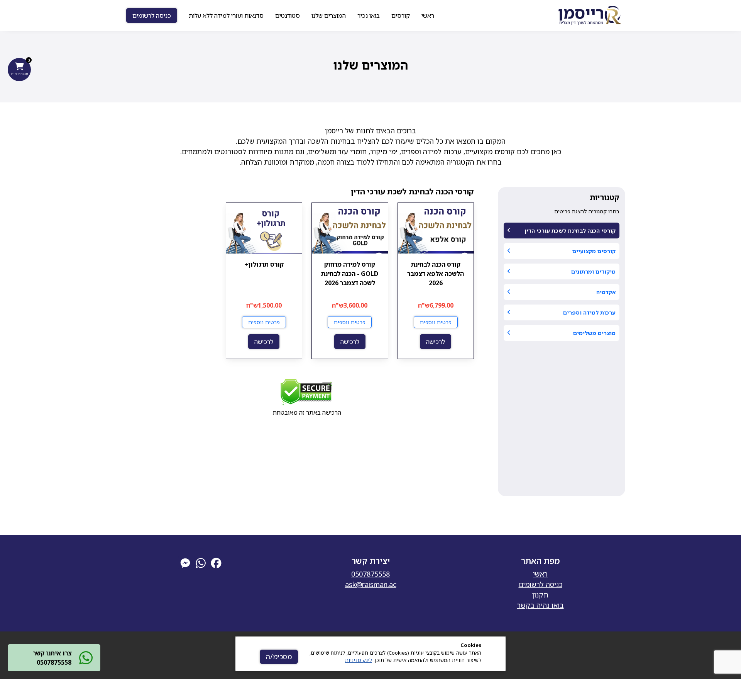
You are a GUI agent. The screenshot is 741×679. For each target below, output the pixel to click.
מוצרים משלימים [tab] (594, 333)
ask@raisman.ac (370, 584)
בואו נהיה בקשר (540, 605)
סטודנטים (287, 15)
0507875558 (370, 574)
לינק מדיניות (358, 660)
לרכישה (435, 341)
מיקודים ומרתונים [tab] (593, 271)
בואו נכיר (368, 15)
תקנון (540, 594)
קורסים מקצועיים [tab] (594, 251)
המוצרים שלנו (328, 15)
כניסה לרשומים (151, 15)
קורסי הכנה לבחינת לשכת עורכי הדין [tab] (570, 230)
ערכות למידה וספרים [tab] (589, 312)
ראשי (427, 15)
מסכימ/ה (279, 656)
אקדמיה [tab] (606, 292)
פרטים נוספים (436, 322)
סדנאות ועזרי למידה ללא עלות (226, 15)
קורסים (400, 15)
